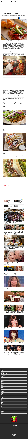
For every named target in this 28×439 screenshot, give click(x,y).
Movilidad (2, 393)
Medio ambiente (2, 391)
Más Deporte (2, 376)
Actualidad (2, 397)
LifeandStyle (2, 384)
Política (2, 385)
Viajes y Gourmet (2, 372)
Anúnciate (14, 435)
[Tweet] (18, 18)
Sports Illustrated (4, 373)
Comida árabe (11, 185)
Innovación (2, 394)
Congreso (2, 387)
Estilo (1, 369)
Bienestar (2, 412)
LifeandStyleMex (12, 428)
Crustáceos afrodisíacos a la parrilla (7, 183)
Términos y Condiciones (14, 433)
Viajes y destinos (2, 411)
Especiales (2, 399)
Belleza (1, 403)
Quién (1, 400)
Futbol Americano (3, 375)
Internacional (2, 381)
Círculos (2, 402)
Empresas (2, 379)
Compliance (14, 434)
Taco (7, 185)
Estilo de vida (2, 408)
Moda (1, 406)
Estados (2, 388)
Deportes (2, 370)
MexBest (2, 409)
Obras (1, 382)
